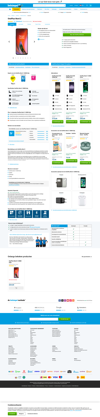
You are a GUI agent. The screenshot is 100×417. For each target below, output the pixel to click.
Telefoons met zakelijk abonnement (80, 350)
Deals (75, 358)
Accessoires (68, 67)
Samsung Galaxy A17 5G (13, 336)
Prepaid (53, 350)
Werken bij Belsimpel (40, 385)
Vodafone (32, 342)
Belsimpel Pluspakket (35, 227)
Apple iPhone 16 (11, 332)
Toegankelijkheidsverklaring (35, 362)
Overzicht (29, 15)
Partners (33, 385)
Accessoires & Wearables (65, 9)
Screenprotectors (33, 348)
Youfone (31, 343)
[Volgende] (34, 41)
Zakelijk (76, 346)
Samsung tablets (11, 348)
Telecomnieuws (55, 348)
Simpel (31, 339)
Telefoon (13, 15)
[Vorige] (9, 41)
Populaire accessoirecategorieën (78, 67)
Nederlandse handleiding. (14, 184)
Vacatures (32, 365)
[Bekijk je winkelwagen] (90, 5)
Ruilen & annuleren (11, 364)
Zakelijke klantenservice (78, 348)
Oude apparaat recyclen (56, 351)
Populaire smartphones (14, 328)
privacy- (71, 410)
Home (9, 15)
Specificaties (28, 67)
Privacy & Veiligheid (33, 361)
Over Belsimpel (33, 360)
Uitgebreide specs (13, 107)
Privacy (46, 385)
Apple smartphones (55, 330)
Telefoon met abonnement (28, 9)
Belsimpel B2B (76, 347)
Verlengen (54, 9)
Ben (31, 331)
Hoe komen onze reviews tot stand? (16, 141)
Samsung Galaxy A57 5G (13, 335)
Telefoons (39, 9)
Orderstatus (10, 361)
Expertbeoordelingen (20, 67)
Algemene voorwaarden (66, 385)
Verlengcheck (54, 347)
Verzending (10, 360)
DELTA (31, 333)
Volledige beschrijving (14, 164)
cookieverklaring (78, 410)
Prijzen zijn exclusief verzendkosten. (63, 382)
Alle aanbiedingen (77, 360)
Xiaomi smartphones (56, 333)
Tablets (75, 9)
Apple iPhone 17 (11, 330)
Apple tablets (10, 347)
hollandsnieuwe (33, 335)
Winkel (54, 358)
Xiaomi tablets (11, 350)
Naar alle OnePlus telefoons (58, 125)
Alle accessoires (33, 356)
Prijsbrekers (16, 9)
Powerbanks (32, 350)
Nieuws (29, 385)
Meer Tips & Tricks (13, 219)
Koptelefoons (32, 352)
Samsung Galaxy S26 (12, 333)
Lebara (31, 337)
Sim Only (47, 9)
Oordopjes (32, 351)
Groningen (54, 360)
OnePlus (17, 15)
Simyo (31, 341)
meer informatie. (64, 383)
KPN (31, 336)
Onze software (33, 364)
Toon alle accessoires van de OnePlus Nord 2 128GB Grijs (65, 167)
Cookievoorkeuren (57, 385)
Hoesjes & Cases (33, 347)
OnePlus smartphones (56, 332)
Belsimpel (32, 358)
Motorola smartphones (56, 335)
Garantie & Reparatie (12, 362)
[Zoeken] (64, 5)
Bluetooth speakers (33, 355)
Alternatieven (61, 67)
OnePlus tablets (11, 351)
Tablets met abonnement (13, 353)
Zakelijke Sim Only (77, 351)
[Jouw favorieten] (87, 5)
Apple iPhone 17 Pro (12, 331)
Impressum (51, 385)
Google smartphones (56, 336)
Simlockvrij (42, 39)
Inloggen (76, 5)
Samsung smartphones (56, 331)
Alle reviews (11, 144)
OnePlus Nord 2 (23, 15)
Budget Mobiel (33, 332)
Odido (31, 338)
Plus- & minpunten (35, 67)
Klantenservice (83, 9)
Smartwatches (33, 353)
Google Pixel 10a (11, 337)
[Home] (10, 9)
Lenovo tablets (11, 352)
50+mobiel (32, 330)
